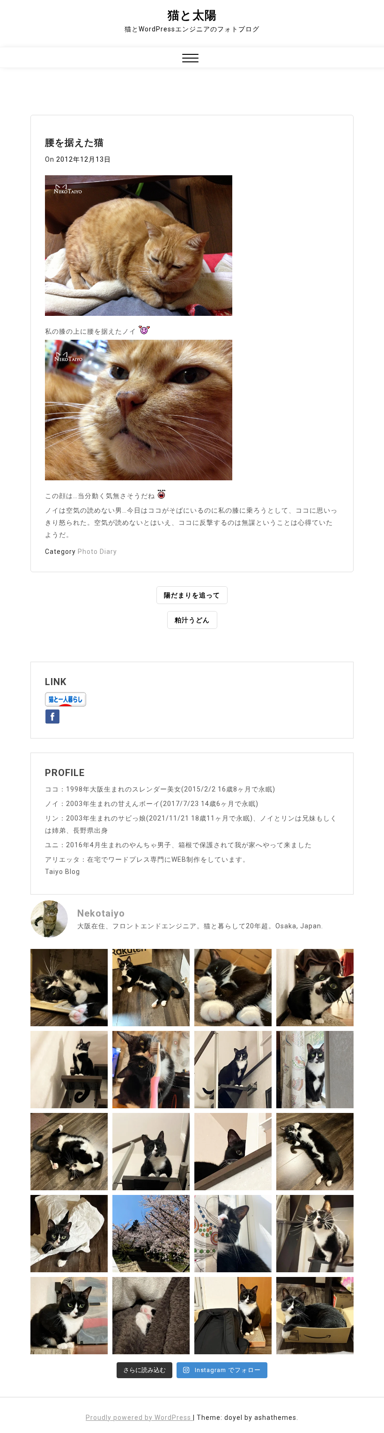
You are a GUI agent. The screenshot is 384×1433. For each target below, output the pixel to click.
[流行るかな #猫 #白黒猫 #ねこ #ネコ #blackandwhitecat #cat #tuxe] (69, 1233)
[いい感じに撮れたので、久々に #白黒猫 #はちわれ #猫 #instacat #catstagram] (233, 1233)
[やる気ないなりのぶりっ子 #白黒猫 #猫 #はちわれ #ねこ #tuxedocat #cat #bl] (69, 987)
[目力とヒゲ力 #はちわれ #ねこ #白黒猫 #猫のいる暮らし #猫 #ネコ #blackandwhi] (315, 1233)
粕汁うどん (192, 620)
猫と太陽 (192, 15)
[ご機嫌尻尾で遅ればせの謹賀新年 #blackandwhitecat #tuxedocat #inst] (233, 1069)
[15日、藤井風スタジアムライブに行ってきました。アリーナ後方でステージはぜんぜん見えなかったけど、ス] (233, 1315)
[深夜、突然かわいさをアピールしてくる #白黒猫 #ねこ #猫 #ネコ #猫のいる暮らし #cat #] (315, 1151)
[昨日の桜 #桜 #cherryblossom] (151, 1233)
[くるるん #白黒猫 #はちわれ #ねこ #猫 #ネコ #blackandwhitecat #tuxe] (69, 1069)
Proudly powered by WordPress (139, 1417)
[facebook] (52, 714)
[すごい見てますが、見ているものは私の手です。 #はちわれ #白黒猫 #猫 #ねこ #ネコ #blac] (315, 987)
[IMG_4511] (138, 248)
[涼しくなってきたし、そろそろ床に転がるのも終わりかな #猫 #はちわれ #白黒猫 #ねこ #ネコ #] (69, 1151)
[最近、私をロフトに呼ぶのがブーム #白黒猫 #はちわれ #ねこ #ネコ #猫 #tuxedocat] (151, 1151)
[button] (190, 59)
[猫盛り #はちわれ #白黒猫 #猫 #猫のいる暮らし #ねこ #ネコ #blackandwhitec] (315, 1315)
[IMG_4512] (138, 413)
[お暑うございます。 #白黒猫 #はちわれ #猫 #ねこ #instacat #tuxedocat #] (151, 987)
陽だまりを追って (192, 595)
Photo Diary (97, 551)
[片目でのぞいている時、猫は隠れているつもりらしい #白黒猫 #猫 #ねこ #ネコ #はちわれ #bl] (233, 1151)
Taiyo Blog (62, 871)
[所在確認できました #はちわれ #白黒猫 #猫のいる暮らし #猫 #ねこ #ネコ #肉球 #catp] (151, 1315)
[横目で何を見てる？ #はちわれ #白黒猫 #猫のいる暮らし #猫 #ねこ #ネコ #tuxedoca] (69, 1315)
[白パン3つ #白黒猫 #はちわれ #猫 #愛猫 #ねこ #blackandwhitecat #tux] (233, 987)
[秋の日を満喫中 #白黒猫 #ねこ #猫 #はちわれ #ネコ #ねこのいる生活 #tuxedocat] (315, 1069)
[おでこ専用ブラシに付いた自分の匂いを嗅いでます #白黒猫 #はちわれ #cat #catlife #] (151, 1069)
